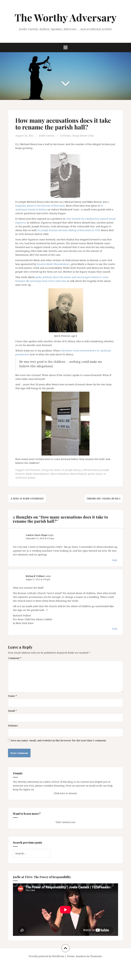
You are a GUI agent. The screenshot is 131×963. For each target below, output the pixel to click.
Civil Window (32, 469)
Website (13, 725)
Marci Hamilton (60, 473)
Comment (14, 658)
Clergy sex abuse (51, 469)
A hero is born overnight (27, 498)
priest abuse (95, 473)
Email (12, 710)
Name (12, 695)
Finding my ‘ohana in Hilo (103, 498)
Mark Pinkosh (78, 473)
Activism (65, 135)
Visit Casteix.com (65, 822)
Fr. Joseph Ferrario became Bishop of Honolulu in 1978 (69, 230)
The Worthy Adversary (66, 17)
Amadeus (81, 956)
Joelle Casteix (47, 135)
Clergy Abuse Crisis (83, 135)
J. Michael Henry (91, 469)
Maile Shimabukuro (37, 473)
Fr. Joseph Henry (71, 469)
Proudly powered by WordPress (46, 956)
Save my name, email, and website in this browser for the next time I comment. (59, 740)
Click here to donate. (65, 793)
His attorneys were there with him (46, 280)
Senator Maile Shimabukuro (53, 264)
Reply (114, 560)
